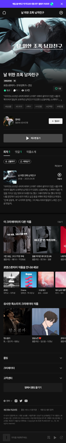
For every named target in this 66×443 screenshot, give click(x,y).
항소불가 (7, 338)
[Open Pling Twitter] (21, 400)
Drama (23, 290)
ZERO (6, 290)
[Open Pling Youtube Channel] (26, 400)
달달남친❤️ (36, 338)
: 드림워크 (41, 290)
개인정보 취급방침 (10, 410)
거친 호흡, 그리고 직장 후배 (14, 256)
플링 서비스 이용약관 (29, 410)
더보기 (60, 222)
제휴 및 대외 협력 (46, 410)
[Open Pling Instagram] (16, 400)
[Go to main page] (4, 12)
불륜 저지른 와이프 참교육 (42, 256)
